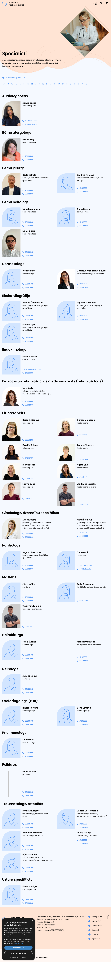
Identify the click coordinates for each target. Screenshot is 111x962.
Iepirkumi (95, 939)
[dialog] (18, 939)
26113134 (29, 498)
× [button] (32, 921)
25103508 (29, 156)
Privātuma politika (19, 943)
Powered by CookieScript (18, 957)
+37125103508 (31, 124)
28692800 (29, 160)
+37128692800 (31, 121)
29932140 (83, 504)
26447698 (83, 459)
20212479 (83, 477)
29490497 (29, 479)
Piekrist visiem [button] (18, 948)
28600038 (29, 373)
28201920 (29, 458)
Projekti (94, 934)
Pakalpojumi (96, 916)
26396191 (83, 435)
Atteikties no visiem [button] (18, 953)
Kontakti (95, 930)
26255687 (83, 601)
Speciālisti (95, 921)
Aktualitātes (96, 925)
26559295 (29, 440)
